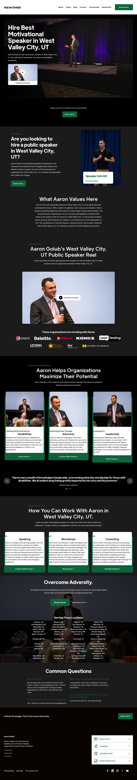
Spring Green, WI (78, 656)
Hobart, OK (58, 634)
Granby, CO (39, 622)
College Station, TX (59, 629)
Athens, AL (98, 656)
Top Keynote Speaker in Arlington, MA (78, 650)
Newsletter (106, 7)
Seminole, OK (38, 658)
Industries (8, 753)
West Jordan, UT (39, 634)
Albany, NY (38, 648)
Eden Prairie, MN (78, 632)
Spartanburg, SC (78, 644)
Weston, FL (78, 634)
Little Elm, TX (58, 656)
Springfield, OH (98, 653)
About (60, 7)
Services (7, 756)
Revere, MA (58, 622)
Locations (8, 750)
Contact (83, 7)
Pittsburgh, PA (39, 639)
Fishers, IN (98, 651)
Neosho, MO (39, 632)
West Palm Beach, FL (98, 648)
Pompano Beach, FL (98, 627)
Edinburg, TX (78, 646)
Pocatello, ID (78, 639)
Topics (68, 7)
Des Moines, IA (78, 624)
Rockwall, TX (58, 646)
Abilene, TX (58, 632)
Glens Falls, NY (39, 629)
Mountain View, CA (78, 629)
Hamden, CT (98, 658)
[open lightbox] (22, 72)
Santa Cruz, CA (98, 646)
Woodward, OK (78, 658)
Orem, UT (39, 646)
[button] (7, 481)
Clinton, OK (39, 644)
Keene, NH (98, 622)
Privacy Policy (9, 771)
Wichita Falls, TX (98, 632)
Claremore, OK (58, 648)
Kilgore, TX (78, 622)
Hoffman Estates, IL (98, 644)
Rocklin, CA (58, 658)
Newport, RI (78, 627)
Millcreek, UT (98, 624)
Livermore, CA (58, 624)
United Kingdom (58, 627)
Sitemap (19, 771)
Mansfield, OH (39, 656)
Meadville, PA (38, 627)
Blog (75, 7)
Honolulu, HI (58, 639)
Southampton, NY (38, 624)
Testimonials (94, 7)
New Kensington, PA (58, 644)
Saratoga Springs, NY (98, 629)
